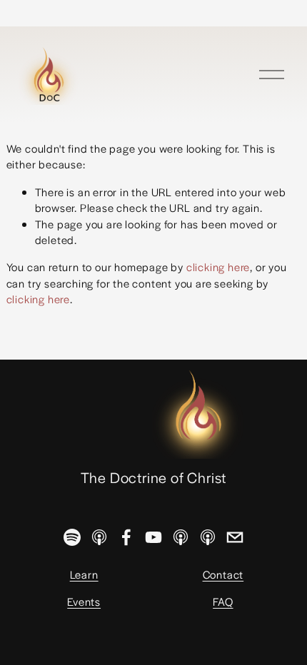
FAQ (223, 601)
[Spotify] (72, 537)
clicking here (218, 266)
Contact (223, 574)
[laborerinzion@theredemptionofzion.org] (234, 537)
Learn (84, 574)
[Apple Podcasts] (99, 537)
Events (84, 601)
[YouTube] (153, 537)
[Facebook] (126, 537)
